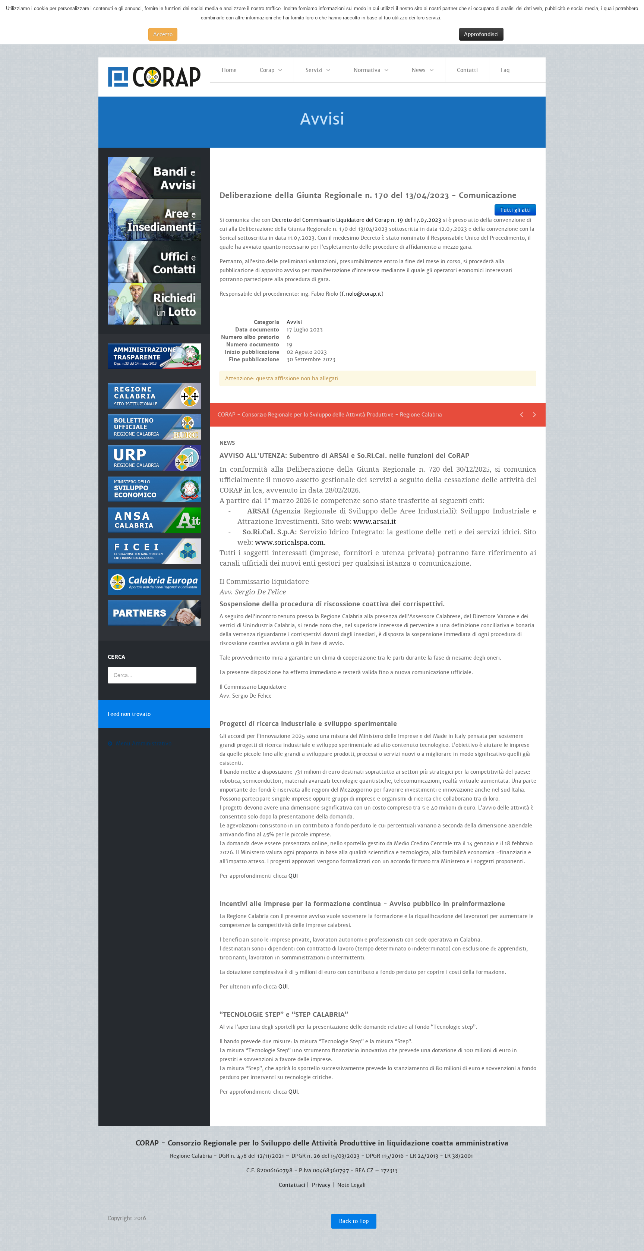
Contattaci (292, 1185)
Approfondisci (481, 34)
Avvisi (294, 322)
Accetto (163, 34)
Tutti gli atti (515, 210)
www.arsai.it (374, 521)
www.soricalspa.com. (290, 542)
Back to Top (354, 1221)
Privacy (321, 1185)
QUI (293, 876)
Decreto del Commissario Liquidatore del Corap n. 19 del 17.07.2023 (356, 220)
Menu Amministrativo (143, 743)
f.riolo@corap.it (361, 293)
